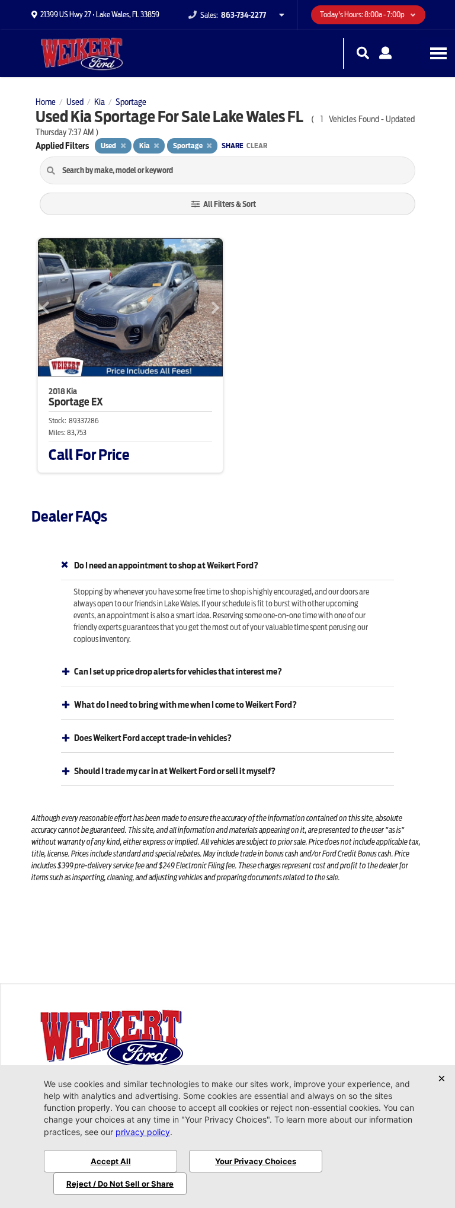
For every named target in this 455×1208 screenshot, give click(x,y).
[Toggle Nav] (438, 53)
